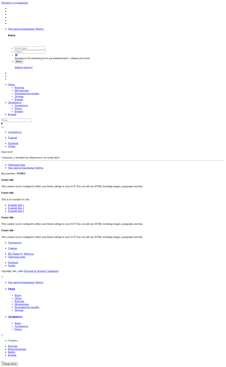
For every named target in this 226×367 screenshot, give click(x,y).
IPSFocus (29, 253)
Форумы (19, 87)
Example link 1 (16, 205)
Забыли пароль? (24, 67)
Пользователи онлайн (27, 93)
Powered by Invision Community (41, 271)
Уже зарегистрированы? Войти (26, 28)
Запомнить (21, 58)
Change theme (10, 364)
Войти (19, 61)
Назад (18, 295)
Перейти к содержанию (14, 2)
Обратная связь (16, 164)
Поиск (18, 108)
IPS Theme (14, 253)
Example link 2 (16, 208)
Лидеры (19, 96)
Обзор (11, 84)
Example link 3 (16, 211)
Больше (19, 99)
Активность (15, 102)
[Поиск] (2, 127)
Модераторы (22, 90)
